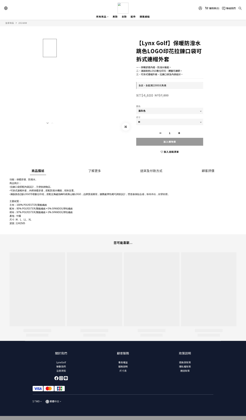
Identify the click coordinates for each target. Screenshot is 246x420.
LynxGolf (61, 362)
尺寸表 (123, 370)
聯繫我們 (61, 366)
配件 (133, 16)
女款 (124, 16)
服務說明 (123, 366)
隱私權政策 (185, 366)
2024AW (22, 22)
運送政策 (185, 370)
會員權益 (123, 362)
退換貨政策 (185, 362)
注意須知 (61, 370)
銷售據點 (145, 16)
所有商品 (101, 16)
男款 (115, 16)
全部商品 (9, 22)
